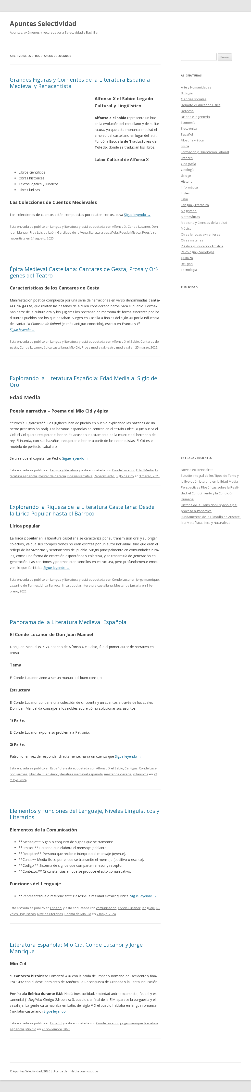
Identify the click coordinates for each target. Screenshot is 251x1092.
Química (187, 258)
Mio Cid (74, 347)
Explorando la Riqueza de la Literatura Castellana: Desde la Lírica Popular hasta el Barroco (82, 510)
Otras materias (192, 240)
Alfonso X (119, 226)
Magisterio (189, 211)
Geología (187, 169)
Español (56, 768)
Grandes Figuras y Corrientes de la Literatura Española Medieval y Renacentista (80, 82)
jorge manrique (147, 579)
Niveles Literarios (50, 914)
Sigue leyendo (137, 214)
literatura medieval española (81, 774)
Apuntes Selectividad (43, 23)
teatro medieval (118, 347)
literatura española (103, 232)
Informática (189, 187)
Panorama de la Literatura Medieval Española (68, 622)
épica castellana (56, 347)
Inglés (185, 193)
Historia (186, 181)
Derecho (187, 111)
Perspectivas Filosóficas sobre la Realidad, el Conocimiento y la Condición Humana (210, 493)
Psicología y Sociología (197, 252)
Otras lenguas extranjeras (200, 234)
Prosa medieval (93, 347)
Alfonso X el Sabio (125, 341)
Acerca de (60, 1071)
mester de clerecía (52, 476)
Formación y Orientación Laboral (205, 152)
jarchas (21, 774)
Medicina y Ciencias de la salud (204, 222)
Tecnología (189, 269)
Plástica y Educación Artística (202, 246)
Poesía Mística (130, 232)
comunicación (106, 908)
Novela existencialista (197, 469)
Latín (184, 199)
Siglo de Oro (125, 476)
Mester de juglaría (127, 585)
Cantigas (131, 768)
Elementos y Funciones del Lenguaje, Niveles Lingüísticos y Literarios (84, 814)
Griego (186, 175)
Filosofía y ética (192, 140)
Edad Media (145, 470)
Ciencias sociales (193, 99)
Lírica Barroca (50, 585)
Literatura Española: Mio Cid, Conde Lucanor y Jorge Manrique (76, 947)
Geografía (188, 164)
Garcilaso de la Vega (72, 232)
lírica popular (71, 585)
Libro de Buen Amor (43, 774)
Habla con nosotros (84, 1071)
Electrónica (189, 128)
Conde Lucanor (139, 226)
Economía (188, 122)
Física (185, 146)
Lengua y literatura (64, 226)
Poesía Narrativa (79, 476)
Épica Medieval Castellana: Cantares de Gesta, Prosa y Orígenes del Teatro (84, 272)
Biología (187, 93)
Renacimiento (104, 476)
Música (186, 228)
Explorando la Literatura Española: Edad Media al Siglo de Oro (83, 381)
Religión (187, 264)
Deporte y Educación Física (200, 105)
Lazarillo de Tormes (24, 585)
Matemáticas (190, 216)
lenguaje (148, 908)
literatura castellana (98, 585)
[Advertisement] (52, 130)
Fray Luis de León (43, 232)
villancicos (140, 774)
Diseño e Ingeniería (195, 116)
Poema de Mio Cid (77, 914)
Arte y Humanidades (196, 87)
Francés (187, 158)
